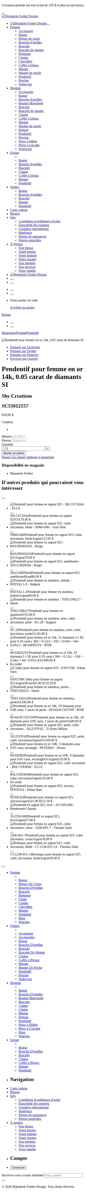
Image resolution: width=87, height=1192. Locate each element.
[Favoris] (12, 513)
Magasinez (9, 333)
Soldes (14, 187)
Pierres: (7, 440)
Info (13, 217)
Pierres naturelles (30, 240)
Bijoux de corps (29, 38)
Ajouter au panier (13, 453)
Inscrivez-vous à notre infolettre (23, 1175)
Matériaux (25, 232)
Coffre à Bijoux (29, 960)
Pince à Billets (28, 1024)
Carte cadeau (18, 210)
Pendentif (25, 76)
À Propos (16, 244)
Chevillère (25, 61)
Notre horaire (27, 259)
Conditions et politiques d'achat (39, 221)
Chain (23, 899)
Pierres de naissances (32, 236)
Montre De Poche (30, 967)
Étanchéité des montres (34, 225)
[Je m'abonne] (3, 1180)
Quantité (7, 444)
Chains (23, 1009)
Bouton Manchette (31, 103)
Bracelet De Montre (32, 952)
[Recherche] (12, 283)
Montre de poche (30, 73)
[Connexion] (12, 279)
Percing (24, 80)
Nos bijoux (26, 248)
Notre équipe (27, 251)
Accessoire (26, 31)
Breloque (25, 54)
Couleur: (7, 422)
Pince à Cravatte (29, 1028)
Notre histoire (28, 255)
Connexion (18, 1167)
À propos (16, 1122)
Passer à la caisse (13, 457)
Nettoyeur (25, 84)
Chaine (23, 57)
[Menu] (3, 13)
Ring (22, 918)
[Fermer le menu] (48, 24)
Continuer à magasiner (39, 457)
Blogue (15, 213)
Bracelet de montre (31, 50)
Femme (15, 27)
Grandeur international (34, 229)
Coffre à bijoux (29, 65)
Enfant (14, 153)
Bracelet (24, 46)
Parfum (23, 130)
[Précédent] (12, 323)
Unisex (15, 926)
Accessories (26, 937)
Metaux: (7, 436)
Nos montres (27, 263)
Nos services (27, 267)
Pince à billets (28, 141)
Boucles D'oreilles (31, 888)
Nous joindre (27, 270)
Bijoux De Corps (30, 884)
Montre (23, 69)
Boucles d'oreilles (30, 42)
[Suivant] (12, 326)
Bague (23, 35)
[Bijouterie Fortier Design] (20, 16)
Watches (24, 922)
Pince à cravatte (29, 145)
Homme (15, 88)
